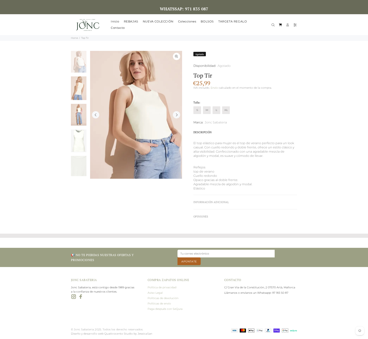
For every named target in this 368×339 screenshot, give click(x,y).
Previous (95, 114)
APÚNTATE (189, 261)
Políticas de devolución (163, 298)
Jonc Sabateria (216, 122)
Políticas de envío (159, 303)
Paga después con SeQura (165, 309)
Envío (214, 87)
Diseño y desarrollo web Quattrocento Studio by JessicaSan (111, 333)
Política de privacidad (162, 287)
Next (176, 114)
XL (226, 110)
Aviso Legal (155, 292)
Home (74, 37)
